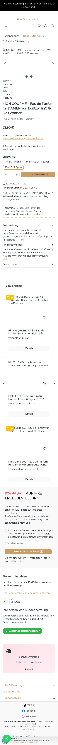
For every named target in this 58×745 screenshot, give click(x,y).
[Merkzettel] (39, 25)
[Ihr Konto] (45, 25)
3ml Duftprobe (12, 161)
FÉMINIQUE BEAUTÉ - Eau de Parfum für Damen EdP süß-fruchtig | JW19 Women (26, 332)
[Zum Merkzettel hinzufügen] (44, 317)
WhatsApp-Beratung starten (24, 631)
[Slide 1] (25, 669)
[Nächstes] (53, 63)
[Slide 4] (32, 669)
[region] (29, 5)
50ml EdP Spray (13, 167)
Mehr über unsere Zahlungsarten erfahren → (27, 593)
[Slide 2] (28, 669)
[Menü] (6, 25)
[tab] (28, 232)
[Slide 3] (30, 669)
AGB (47, 533)
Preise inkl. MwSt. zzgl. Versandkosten (23, 138)
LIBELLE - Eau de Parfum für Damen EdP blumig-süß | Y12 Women (26, 398)
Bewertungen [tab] (10, 264)
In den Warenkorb (38, 174)
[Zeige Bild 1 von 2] (26, 76)
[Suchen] (32, 25)
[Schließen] (54, 3)
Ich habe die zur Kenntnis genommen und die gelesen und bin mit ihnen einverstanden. (30, 533)
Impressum (18, 736)
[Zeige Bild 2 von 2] (31, 76)
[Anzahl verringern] (5, 174)
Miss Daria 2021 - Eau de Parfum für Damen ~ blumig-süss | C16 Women (28, 463)
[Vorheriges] (5, 63)
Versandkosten (28, 724)
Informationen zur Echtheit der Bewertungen (24, 742)
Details (29, 348)
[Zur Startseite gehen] (29, 19)
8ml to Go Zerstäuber (37, 161)
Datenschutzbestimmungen (37, 530)
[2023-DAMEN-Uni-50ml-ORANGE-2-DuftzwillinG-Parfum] (29, 63)
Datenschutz (39, 736)
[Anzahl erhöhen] (17, 174)
